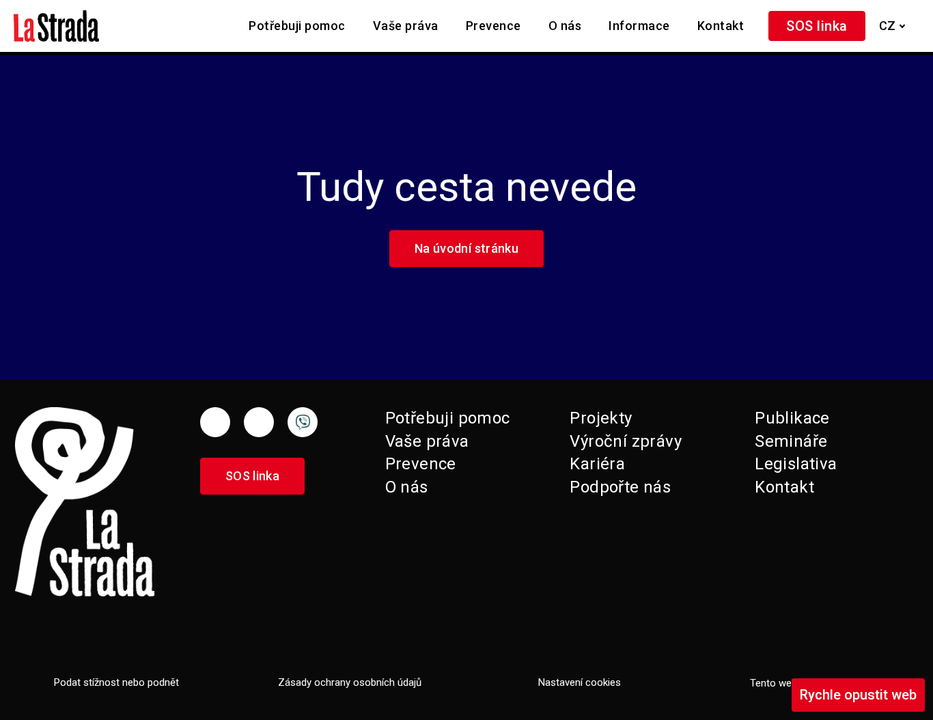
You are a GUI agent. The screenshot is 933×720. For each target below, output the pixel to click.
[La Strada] (56, 26)
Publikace (792, 418)
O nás (406, 487)
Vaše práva (427, 441)
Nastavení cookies (579, 682)
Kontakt (784, 487)
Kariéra (597, 463)
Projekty (601, 418)
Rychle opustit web (858, 695)
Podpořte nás (620, 487)
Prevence (420, 463)
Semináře (791, 441)
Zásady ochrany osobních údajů (349, 682)
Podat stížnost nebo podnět (116, 682)
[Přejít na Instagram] (259, 422)
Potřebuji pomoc (447, 418)
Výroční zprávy (626, 441)
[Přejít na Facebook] (215, 422)
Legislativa (796, 463)
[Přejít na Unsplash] (303, 422)
